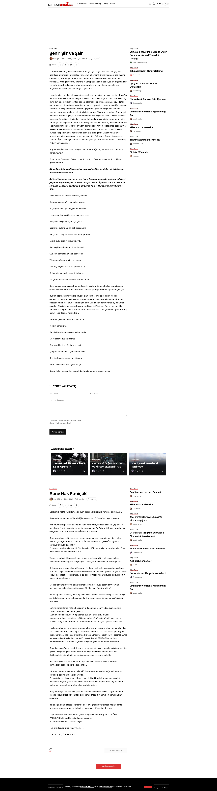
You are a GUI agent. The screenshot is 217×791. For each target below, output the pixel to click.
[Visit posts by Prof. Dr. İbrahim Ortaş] (131, 62)
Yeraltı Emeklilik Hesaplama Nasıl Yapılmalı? (69, 465)
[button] (148, 787)
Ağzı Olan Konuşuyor (140, 561)
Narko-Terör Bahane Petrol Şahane (148, 99)
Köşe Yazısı (53, 48)
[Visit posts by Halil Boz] (131, 156)
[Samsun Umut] (60, 3)
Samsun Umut (137, 75)
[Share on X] (65, 64)
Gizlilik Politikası (87, 787)
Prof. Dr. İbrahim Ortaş (140, 62)
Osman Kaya (137, 131)
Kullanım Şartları (105, 787)
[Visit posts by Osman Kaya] (131, 131)
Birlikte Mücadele (139, 152)
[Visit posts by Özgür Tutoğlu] (131, 103)
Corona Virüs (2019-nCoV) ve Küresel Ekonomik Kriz (107, 465)
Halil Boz (136, 156)
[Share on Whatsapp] (70, 64)
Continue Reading (108, 766)
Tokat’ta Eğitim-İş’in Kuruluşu (145, 139)
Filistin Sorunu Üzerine (141, 127)
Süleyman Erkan (138, 144)
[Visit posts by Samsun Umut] (131, 75)
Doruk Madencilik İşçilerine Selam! (148, 573)
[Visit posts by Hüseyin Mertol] (51, 58)
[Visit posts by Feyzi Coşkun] (131, 496)
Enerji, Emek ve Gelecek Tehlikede (147, 548)
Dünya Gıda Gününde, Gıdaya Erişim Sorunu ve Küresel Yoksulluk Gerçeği (148, 55)
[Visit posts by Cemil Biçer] (51, 499)
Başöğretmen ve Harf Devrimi (145, 492)
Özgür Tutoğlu (137, 103)
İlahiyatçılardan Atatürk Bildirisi (146, 71)
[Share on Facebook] (60, 64)
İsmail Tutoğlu (137, 91)
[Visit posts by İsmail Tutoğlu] (131, 91)
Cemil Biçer (57, 499)
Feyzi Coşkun (137, 496)
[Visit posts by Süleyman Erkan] (131, 144)
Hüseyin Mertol (59, 59)
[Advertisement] (108, 26)
